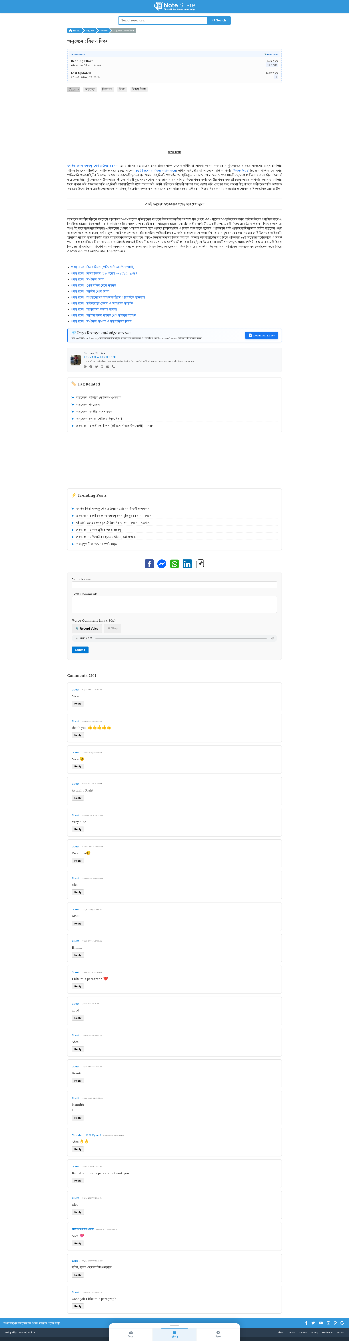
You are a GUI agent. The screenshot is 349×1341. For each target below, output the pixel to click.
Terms (340, 1332)
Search (220, 20)
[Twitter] (96, 367)
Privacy (314, 1332)
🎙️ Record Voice (86, 628)
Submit (80, 649)
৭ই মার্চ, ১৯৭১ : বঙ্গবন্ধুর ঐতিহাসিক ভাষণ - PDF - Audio (110, 523)
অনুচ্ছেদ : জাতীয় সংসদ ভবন (91, 411)
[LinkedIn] (102, 367)
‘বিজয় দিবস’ (241, 170)
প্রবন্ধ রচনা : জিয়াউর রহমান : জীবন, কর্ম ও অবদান (105, 537)
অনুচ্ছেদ (90, 30)
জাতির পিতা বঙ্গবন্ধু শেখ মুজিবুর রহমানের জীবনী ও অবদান (110, 508)
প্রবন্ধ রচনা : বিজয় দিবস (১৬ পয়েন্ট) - (104, 273)
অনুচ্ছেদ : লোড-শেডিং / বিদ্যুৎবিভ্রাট (96, 419)
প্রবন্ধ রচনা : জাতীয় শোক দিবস (90, 291)
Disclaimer (327, 1332)
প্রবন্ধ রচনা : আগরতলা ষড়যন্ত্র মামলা (94, 309)
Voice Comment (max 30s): (94, 620)
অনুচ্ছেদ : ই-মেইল (85, 404)
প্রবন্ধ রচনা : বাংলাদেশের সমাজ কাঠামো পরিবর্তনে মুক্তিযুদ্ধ (108, 297)
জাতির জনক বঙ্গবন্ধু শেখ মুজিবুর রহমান (92, 165)
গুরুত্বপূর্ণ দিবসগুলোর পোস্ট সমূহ (94, 544)
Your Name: (81, 579)
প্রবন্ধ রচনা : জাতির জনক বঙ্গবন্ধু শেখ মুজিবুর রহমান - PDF (111, 516)
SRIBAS (22, 1332)
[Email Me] (107, 367)
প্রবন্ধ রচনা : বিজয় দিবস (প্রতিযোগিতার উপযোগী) (102, 267)
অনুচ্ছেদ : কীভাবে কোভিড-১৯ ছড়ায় (96, 397)
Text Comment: (84, 593)
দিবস (122, 89)
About (280, 1332)
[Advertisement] (174, 119)
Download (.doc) (264, 335)
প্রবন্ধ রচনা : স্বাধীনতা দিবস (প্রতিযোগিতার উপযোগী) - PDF (112, 426)
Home (76, 30)
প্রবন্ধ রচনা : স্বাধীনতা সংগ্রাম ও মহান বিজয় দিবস (101, 321)
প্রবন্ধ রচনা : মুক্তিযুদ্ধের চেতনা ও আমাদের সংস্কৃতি (102, 303)
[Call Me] (113, 367)
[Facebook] (90, 367)
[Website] (85, 367)
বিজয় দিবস (139, 89)
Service (302, 1332)
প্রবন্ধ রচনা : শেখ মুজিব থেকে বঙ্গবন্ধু (93, 285)
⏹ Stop (113, 628)
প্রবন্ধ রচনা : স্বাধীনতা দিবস (87, 279)
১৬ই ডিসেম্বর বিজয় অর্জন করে (156, 170)
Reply (77, 703)
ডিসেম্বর (104, 30)
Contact (291, 1332)
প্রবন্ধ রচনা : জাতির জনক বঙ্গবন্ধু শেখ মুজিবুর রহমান (103, 315)
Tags (72, 89)
